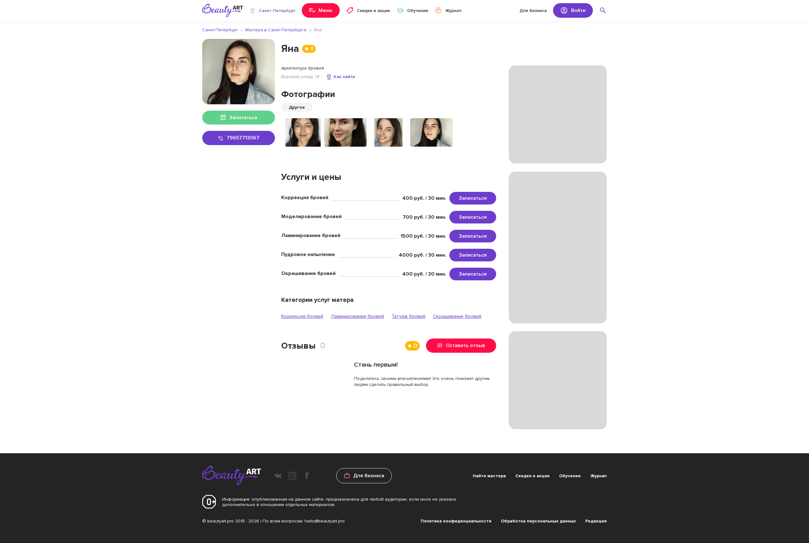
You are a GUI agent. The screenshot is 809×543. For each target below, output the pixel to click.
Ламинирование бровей (357, 316)
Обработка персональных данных (538, 521)
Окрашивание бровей (457, 316)
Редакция (596, 521)
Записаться (473, 198)
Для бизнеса (533, 10)
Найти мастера (489, 476)
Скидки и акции (532, 476)
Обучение (570, 476)
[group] (302, 132)
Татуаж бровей (408, 316)
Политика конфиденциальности (456, 521)
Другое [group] (297, 107)
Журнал (598, 476)
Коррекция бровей (302, 316)
